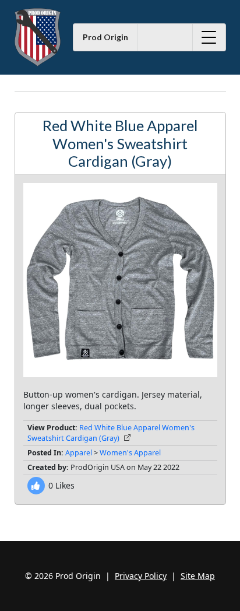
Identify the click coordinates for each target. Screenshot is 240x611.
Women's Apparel (130, 453)
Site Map (198, 575)
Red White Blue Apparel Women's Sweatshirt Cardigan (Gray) (111, 433)
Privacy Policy (141, 575)
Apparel (78, 453)
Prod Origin (105, 37)
